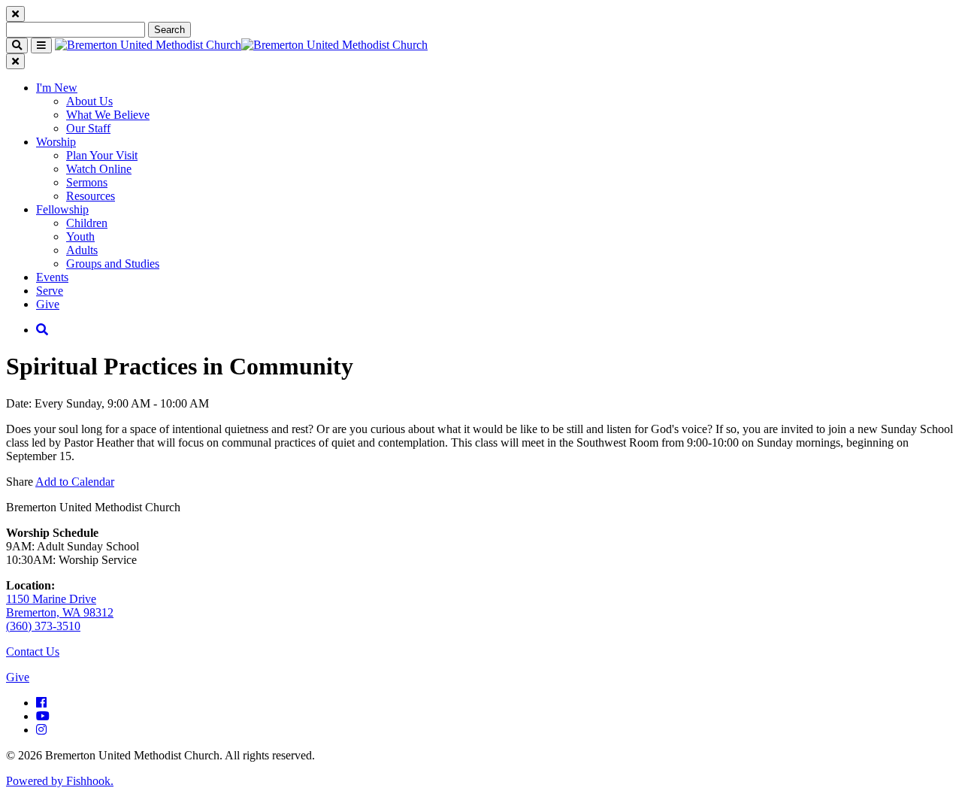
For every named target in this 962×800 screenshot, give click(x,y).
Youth (80, 236)
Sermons (86, 182)
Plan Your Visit (102, 155)
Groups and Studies (112, 263)
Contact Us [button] (32, 651)
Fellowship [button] (62, 209)
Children (86, 223)
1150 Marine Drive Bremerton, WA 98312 (59, 605)
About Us (89, 101)
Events (52, 277)
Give (47, 304)
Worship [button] (56, 141)
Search (169, 29)
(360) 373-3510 (43, 626)
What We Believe (108, 114)
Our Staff (88, 128)
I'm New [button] (56, 87)
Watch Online (99, 168)
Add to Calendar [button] (74, 481)
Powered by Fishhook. (59, 780)
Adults (82, 250)
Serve (49, 290)
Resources (90, 195)
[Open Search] (42, 329)
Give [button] (17, 677)
